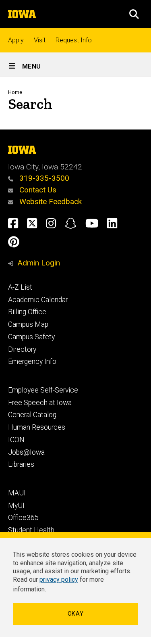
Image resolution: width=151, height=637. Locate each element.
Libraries (21, 464)
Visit (40, 40)
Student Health (31, 530)
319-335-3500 (43, 178)
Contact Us (36, 189)
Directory (22, 349)
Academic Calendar (38, 300)
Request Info (74, 40)
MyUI (16, 505)
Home (15, 92)
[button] (134, 14)
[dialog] (75, 584)
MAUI (17, 493)
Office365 (23, 518)
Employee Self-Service (43, 390)
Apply (16, 40)
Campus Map (28, 324)
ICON (16, 440)
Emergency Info (32, 361)
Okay (76, 613)
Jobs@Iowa (26, 452)
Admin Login (38, 262)
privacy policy (58, 579)
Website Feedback (49, 201)
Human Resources (36, 427)
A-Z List (20, 287)
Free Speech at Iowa (40, 403)
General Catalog (32, 415)
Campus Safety (31, 337)
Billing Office (27, 312)
